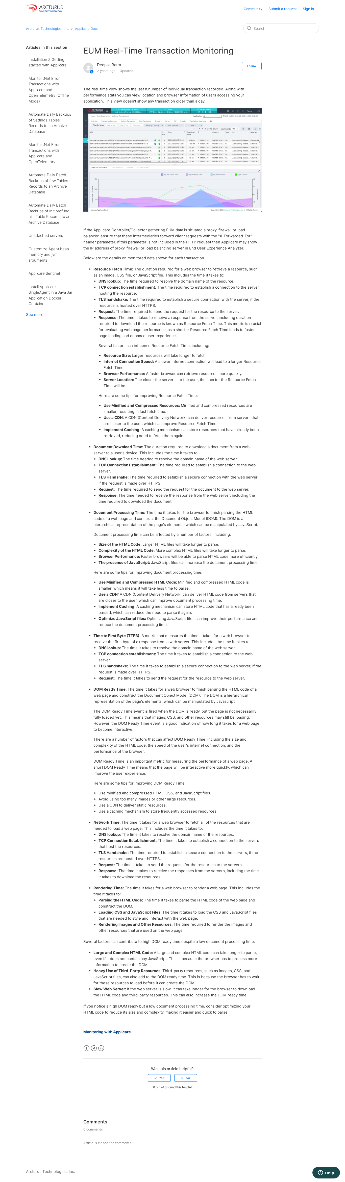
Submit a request (282, 9)
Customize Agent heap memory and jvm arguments (49, 254)
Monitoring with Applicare (107, 1031)
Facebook (86, 1048)
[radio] (159, 1078)
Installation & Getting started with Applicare (48, 62)
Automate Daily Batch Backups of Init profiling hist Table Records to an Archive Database (49, 214)
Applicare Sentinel (44, 273)
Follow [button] (251, 66)
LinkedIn (101, 1048)
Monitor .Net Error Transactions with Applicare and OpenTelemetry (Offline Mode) (49, 90)
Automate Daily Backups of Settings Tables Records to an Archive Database (50, 123)
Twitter (94, 1048)
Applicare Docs (86, 29)
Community (253, 9)
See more (34, 314)
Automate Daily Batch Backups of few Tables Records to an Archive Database (48, 183)
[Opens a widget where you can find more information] (326, 1173)
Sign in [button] (308, 9)
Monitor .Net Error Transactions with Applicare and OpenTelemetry (44, 153)
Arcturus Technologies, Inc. (47, 29)
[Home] (45, 11)
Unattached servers (46, 235)
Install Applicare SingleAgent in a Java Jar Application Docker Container (50, 295)
